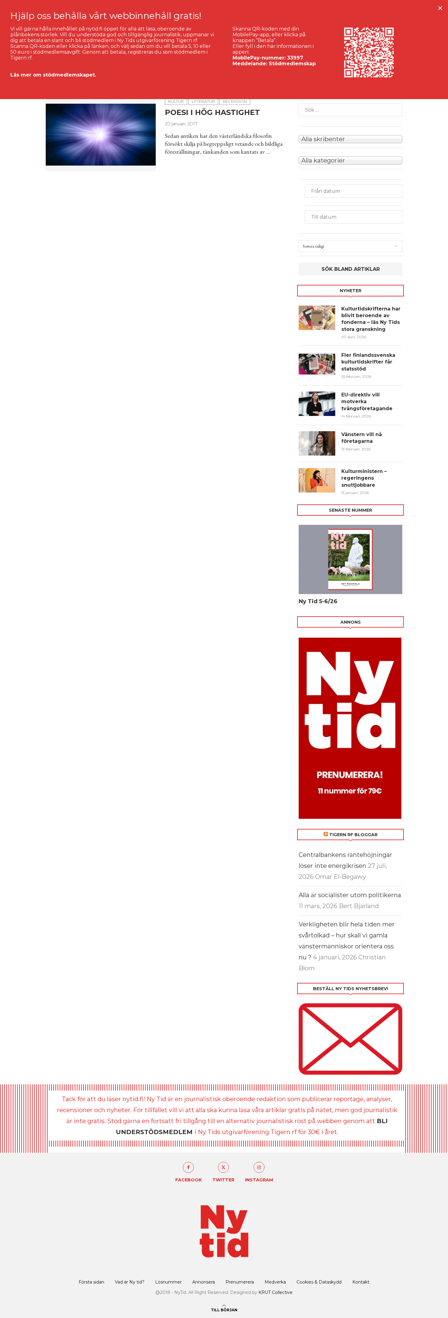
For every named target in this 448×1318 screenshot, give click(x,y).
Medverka (275, 1282)
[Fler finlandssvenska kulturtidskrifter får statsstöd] (317, 364)
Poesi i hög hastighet (212, 112)
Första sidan (91, 1282)
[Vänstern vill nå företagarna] (317, 443)
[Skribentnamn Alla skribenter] (350, 138)
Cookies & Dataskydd (319, 1282)
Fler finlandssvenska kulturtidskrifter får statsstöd (368, 362)
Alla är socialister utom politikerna (350, 895)
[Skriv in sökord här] (350, 109)
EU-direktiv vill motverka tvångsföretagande (367, 401)
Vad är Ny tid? (129, 1282)
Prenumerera (240, 1282)
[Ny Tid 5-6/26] (350, 559)
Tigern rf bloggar (353, 834)
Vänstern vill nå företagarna (361, 438)
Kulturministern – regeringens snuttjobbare (364, 478)
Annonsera (203, 1282)
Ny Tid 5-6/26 (318, 601)
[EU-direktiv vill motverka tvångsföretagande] (317, 404)
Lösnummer (168, 1282)
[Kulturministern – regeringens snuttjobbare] (317, 480)
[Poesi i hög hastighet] (101, 134)
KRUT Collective (275, 1292)
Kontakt (360, 1282)
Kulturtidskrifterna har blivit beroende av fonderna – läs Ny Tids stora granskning (370, 319)
